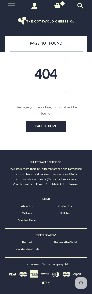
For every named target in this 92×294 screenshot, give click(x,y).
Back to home (46, 126)
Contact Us (65, 206)
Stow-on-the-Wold (65, 242)
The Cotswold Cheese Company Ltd (46, 264)
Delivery (27, 213)
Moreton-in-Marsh (27, 249)
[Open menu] (11, 6)
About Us (27, 206)
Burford (27, 242)
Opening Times (27, 220)
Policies (65, 213)
